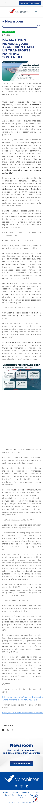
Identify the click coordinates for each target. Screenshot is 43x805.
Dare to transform (21, 763)
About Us (26, 792)
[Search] (40, 26)
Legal (21, 797)
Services (14, 792)
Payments (34, 795)
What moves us (8, 31)
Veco (35, 3)
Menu (36, 12)
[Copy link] (12, 730)
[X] (8, 730)
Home (5, 792)
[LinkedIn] (3, 730)
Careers (36, 792)
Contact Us (9, 795)
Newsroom (22, 795)
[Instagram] (21, 786)
